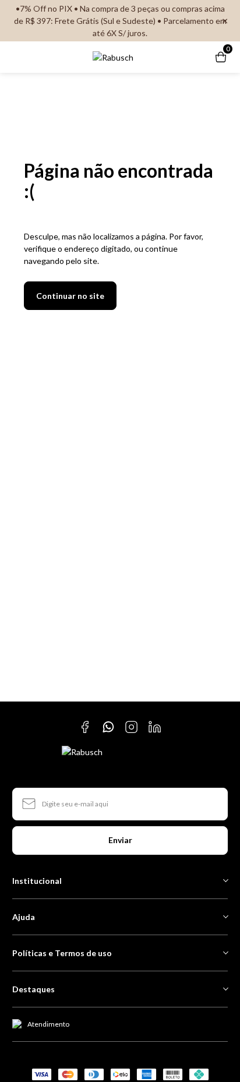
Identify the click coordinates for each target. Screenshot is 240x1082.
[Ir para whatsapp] (108, 727)
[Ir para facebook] (85, 727)
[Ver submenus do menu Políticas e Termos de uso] (225, 952)
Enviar (120, 840)
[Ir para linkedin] (155, 727)
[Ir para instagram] (132, 727)
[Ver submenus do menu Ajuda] (225, 916)
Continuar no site (70, 296)
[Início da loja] (113, 57)
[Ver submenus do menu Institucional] (225, 880)
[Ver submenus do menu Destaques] (225, 988)
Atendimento (48, 1024)
